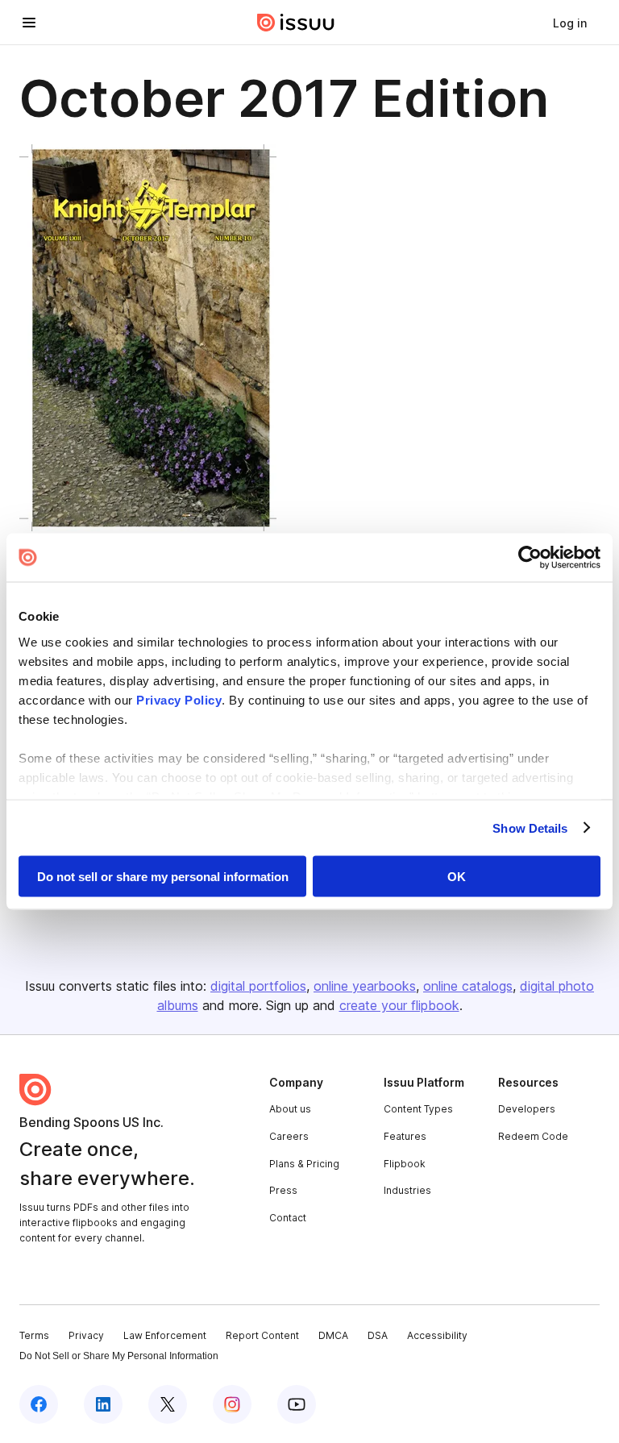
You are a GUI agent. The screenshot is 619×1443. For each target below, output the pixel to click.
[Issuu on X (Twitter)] (167, 1404)
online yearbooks (365, 986)
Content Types (418, 1109)
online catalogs (468, 986)
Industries (407, 1190)
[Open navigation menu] (29, 22)
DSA (378, 1335)
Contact (287, 1218)
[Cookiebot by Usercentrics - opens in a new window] (529, 558)
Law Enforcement (164, 1335)
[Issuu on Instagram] (232, 1404)
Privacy (86, 1335)
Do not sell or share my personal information (163, 877)
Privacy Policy (179, 699)
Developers (526, 1109)
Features (405, 1136)
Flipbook (405, 1164)
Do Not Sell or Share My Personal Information (118, 1356)
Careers (289, 1136)
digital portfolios (258, 986)
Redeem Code (533, 1136)
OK (456, 877)
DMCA (333, 1335)
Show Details (529, 827)
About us (290, 1109)
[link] (570, 22)
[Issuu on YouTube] (296, 1404)
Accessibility (437, 1335)
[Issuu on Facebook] (38, 1404)
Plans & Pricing (304, 1164)
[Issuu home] (296, 22)
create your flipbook (399, 1005)
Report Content (262, 1335)
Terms (34, 1335)
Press (283, 1190)
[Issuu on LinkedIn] (103, 1404)
